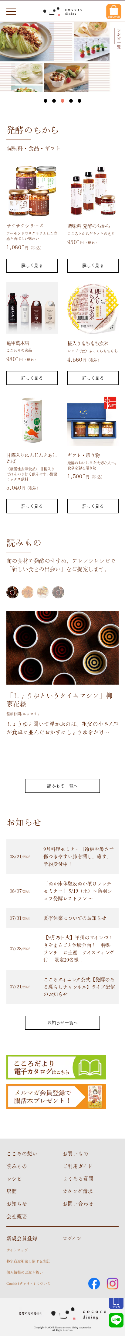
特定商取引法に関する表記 (28, 1261)
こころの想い (21, 1153)
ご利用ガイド (77, 1166)
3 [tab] (62, 101)
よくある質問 (77, 1178)
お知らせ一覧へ (62, 1022)
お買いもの (75, 1153)
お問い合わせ (77, 1203)
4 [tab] (71, 101)
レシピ (14, 1178)
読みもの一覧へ (62, 785)
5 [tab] (79, 101)
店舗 (11, 1191)
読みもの (16, 1166)
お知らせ (16, 1203)
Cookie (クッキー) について (28, 1283)
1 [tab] (45, 101)
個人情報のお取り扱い (24, 1272)
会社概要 (16, 1216)
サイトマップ (17, 1250)
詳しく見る (32, 265)
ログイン (72, 1238)
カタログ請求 (77, 1191)
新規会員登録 (21, 1238)
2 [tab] (54, 101)
